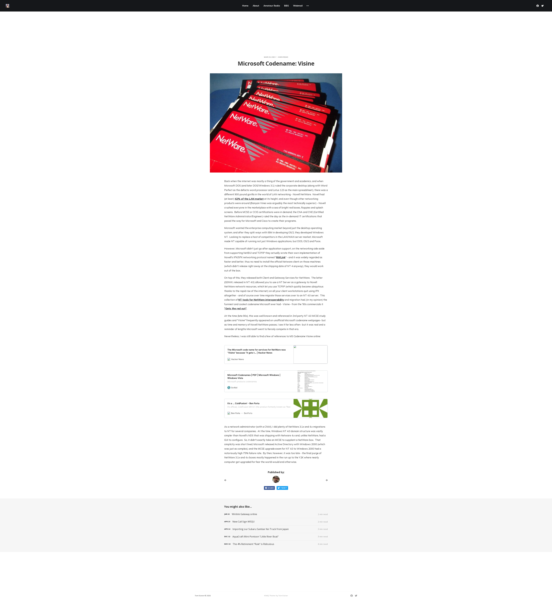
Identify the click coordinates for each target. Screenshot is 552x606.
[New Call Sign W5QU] (276, 521)
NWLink (280, 257)
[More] (307, 6)
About (256, 5)
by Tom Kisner (282, 595)
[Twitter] (542, 6)
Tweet (283, 488)
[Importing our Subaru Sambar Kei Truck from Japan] (276, 529)
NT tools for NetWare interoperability (261, 299)
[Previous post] (226, 480)
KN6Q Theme (269, 595)
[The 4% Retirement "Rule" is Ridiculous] (276, 544)
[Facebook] (537, 6)
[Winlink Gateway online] (276, 514)
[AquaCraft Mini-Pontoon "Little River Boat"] (276, 536)
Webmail (298, 5)
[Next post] (325, 480)
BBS (286, 5)
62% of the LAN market (249, 198)
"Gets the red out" (235, 308)
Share (271, 488)
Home (245, 5)
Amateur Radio (271, 5)
